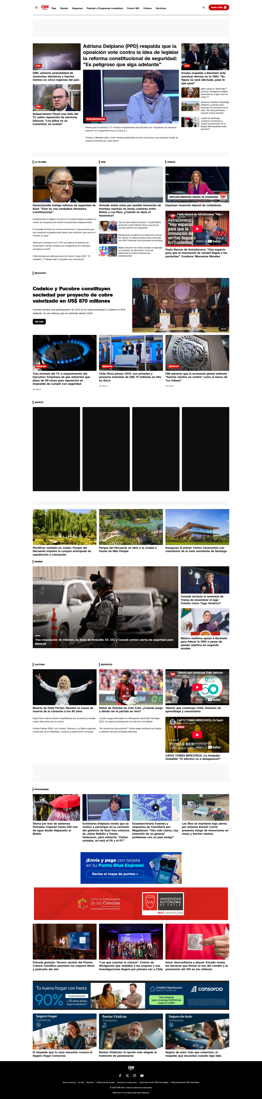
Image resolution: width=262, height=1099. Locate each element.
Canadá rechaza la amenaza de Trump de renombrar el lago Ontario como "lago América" (202, 600)
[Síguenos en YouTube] (141, 1075)
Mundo (64, 8)
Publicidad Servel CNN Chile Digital (153, 1082)
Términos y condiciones (127, 1082)
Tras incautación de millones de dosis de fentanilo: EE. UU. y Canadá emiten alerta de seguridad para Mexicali (104, 642)
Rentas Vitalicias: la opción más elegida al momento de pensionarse (128, 1054)
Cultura (147, 8)
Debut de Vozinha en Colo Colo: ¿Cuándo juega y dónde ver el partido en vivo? (131, 709)
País (54, 8)
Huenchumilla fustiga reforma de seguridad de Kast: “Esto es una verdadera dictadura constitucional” (64, 208)
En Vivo (81, 1082)
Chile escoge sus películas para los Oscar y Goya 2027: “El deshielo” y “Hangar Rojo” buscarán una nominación (61, 258)
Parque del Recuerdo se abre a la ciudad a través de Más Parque (128, 549)
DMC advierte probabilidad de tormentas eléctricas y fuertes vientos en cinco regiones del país (56, 76)
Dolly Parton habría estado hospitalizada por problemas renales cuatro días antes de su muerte (64, 720)
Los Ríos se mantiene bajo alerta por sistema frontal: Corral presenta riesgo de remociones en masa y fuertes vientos (205, 829)
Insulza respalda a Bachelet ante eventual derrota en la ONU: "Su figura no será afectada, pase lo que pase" (203, 78)
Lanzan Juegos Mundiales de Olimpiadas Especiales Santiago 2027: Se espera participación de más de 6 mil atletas (129, 720)
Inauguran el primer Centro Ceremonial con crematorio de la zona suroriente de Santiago (196, 549)
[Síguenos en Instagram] (134, 1075)
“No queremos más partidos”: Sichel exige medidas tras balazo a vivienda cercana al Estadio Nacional (130, 730)
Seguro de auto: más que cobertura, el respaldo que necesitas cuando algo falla (193, 1054)
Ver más (39, 321)
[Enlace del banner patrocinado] (131, 868)
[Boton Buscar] (203, 7)
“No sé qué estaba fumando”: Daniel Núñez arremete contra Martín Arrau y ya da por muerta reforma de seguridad (139, 225)
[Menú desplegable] (36, 7)
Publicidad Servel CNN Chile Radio (185, 1082)
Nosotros (90, 1082)
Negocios (77, 8)
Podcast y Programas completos (105, 8)
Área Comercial (69, 1082)
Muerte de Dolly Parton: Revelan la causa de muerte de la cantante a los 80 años (63, 709)
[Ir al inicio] (45, 7)
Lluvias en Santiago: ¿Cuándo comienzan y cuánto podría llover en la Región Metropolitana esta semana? (214, 124)
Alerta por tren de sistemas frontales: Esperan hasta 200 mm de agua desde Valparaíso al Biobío (55, 829)
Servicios (161, 8)
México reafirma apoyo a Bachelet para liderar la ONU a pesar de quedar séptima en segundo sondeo (204, 643)
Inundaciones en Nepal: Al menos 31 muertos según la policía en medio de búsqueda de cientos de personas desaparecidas (64, 221)
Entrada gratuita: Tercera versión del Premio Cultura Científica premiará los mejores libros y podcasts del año (64, 965)
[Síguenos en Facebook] (120, 1075)
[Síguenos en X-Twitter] (127, 1075)
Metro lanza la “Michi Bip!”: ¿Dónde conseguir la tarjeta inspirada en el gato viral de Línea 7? (214, 93)
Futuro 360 (133, 8)
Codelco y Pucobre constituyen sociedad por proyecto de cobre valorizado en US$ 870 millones (73, 294)
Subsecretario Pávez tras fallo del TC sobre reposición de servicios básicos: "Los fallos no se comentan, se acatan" (55, 119)
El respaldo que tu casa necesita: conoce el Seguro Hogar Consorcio (62, 1054)
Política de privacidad (105, 1082)
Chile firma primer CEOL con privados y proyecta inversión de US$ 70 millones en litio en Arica (130, 377)
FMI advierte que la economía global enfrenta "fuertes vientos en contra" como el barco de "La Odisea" (196, 377)
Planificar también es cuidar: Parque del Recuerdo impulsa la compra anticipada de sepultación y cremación (62, 551)
